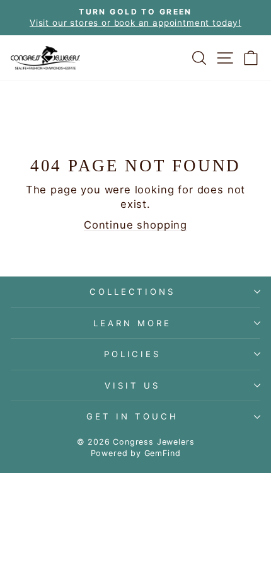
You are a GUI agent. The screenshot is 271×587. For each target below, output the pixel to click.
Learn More (132, 323)
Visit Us (132, 385)
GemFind (162, 453)
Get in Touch (132, 416)
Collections (132, 292)
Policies (132, 354)
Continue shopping (135, 225)
